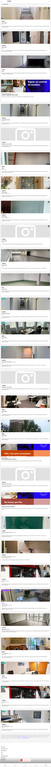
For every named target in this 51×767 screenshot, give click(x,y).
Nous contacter (3, 750)
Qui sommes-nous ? (4, 748)
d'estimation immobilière (25, 738)
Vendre (15, 765)
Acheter (5, 765)
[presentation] (2, 14)
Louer (25, 765)
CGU (2, 752)
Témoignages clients (4, 756)
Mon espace (45, 765)
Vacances (35, 765)
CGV (2, 754)
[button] (24, 18)
